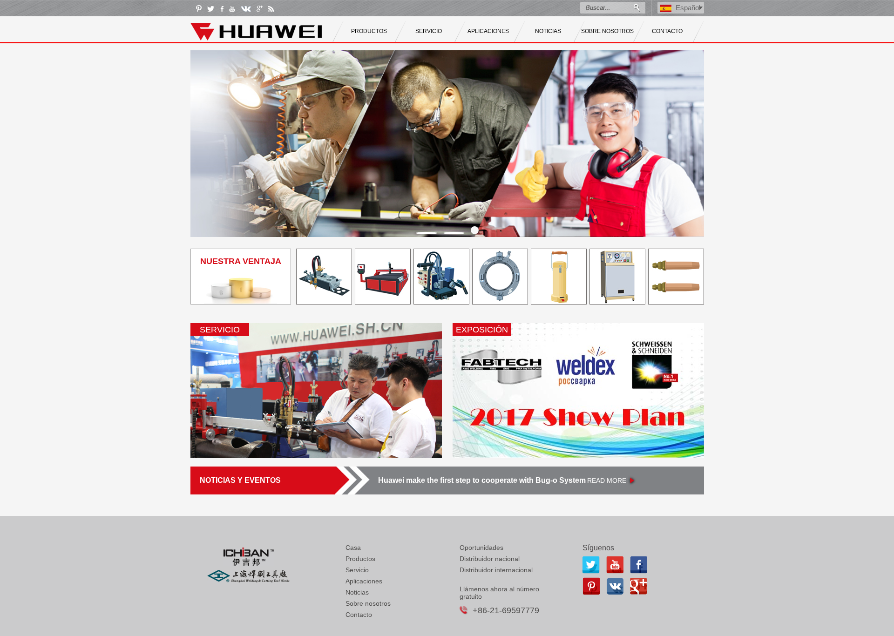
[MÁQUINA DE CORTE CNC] (382, 301)
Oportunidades (481, 547)
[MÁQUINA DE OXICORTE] (324, 301)
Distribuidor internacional (496, 570)
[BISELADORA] (500, 301)
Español (688, 8)
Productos (360, 558)
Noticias (357, 592)
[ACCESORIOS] (676, 301)
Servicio (357, 570)
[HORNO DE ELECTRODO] (617, 301)
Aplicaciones (363, 581)
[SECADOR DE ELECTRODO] (558, 301)
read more (606, 480)
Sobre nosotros (368, 603)
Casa (353, 547)
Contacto (358, 614)
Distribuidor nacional (490, 558)
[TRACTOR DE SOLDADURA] (441, 301)
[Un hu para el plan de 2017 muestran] (578, 390)
